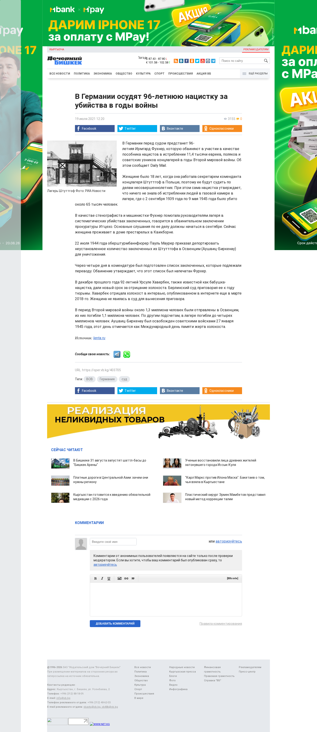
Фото (172, 680)
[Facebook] (186, 61)
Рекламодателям (255, 49)
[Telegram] (213, 61)
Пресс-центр (247, 671)
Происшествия (180, 73)
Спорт (159, 73)
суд (124, 379)
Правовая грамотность (219, 676)
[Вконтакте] (181, 61)
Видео (173, 684)
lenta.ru (99, 338)
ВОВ (89, 379)
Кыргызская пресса (182, 671)
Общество (124, 73)
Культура (143, 73)
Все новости (59, 73)
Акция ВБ (204, 73)
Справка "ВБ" (212, 680)
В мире (138, 698)
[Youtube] (203, 61)
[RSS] (176, 61)
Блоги (173, 676)
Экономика (103, 73)
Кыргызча (56, 49)
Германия (107, 379)
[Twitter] (197, 61)
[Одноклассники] (192, 61)
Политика (82, 73)
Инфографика (178, 689)
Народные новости (182, 667)
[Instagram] (208, 61)
